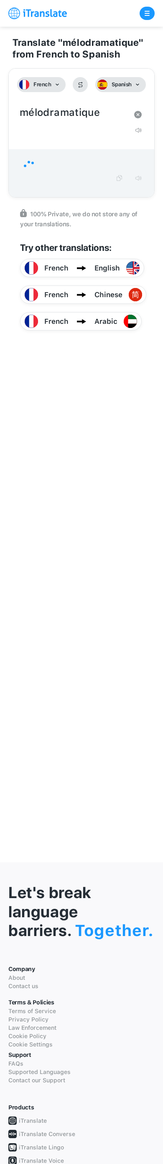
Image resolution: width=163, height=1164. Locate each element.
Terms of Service (32, 1011)
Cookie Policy (27, 1036)
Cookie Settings (30, 1044)
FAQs (15, 1063)
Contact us (23, 986)
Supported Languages (39, 1072)
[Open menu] (147, 13)
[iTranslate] (37, 13)
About (16, 977)
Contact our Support (36, 1080)
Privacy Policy (28, 1019)
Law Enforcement (32, 1027)
